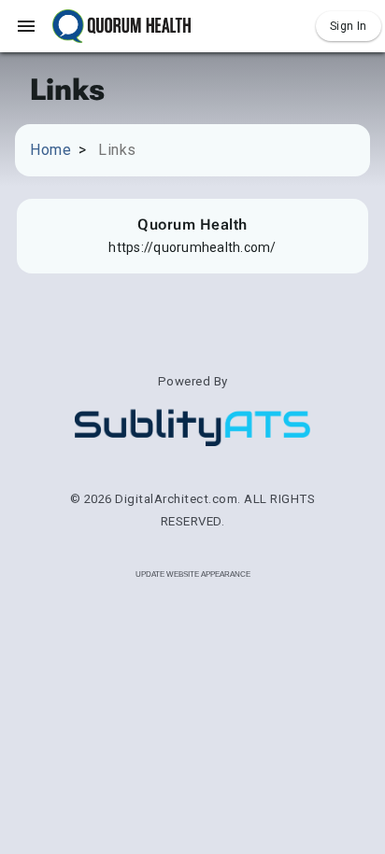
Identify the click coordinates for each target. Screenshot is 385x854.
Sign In (348, 26)
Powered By (193, 381)
